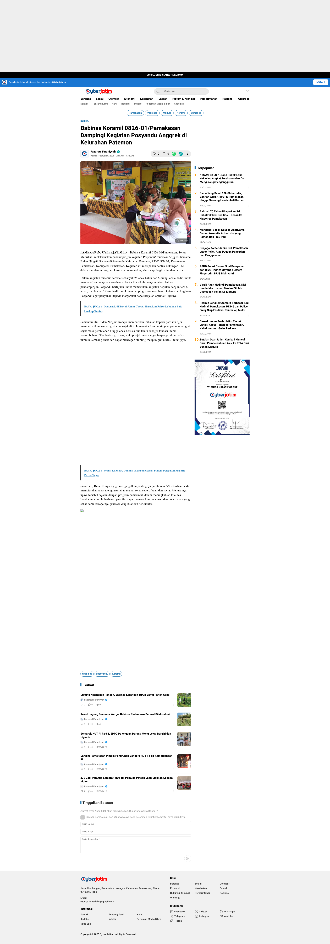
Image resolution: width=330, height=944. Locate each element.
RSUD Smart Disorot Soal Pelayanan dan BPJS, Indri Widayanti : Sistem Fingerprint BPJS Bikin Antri (222, 270)
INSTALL (321, 82)
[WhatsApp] (174, 154)
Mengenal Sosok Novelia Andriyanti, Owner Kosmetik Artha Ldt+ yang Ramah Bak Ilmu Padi (222, 233)
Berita (84, 121)
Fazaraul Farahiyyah (103, 152)
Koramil (181, 113)
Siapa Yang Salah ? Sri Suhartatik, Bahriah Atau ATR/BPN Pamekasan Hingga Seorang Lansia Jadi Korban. (222, 197)
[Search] (158, 91)
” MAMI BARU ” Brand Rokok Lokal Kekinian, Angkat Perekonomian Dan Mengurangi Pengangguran (222, 178)
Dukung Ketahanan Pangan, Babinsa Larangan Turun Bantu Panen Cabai (125, 695)
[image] (184, 700)
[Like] (154, 154)
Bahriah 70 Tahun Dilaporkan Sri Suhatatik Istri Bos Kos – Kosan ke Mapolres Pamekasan (221, 215)
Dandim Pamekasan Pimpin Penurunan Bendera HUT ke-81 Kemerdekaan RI (126, 757)
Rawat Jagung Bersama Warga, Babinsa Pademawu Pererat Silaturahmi (125, 714)
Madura (167, 113)
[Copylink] (181, 154)
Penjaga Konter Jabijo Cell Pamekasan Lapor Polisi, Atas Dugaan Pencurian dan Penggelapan (224, 251)
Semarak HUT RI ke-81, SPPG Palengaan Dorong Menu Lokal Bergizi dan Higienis (125, 735)
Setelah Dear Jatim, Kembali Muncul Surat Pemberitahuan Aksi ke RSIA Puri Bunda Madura (224, 343)
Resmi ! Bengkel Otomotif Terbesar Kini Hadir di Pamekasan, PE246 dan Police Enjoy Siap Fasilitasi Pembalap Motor (224, 306)
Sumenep (196, 113)
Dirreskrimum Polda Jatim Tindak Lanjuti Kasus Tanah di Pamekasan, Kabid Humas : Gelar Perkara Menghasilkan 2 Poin (222, 325)
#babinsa (152, 113)
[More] (187, 154)
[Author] (85, 154)
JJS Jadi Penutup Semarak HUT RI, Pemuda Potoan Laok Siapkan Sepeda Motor (126, 779)
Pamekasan (135, 113)
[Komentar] (164, 154)
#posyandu (102, 674)
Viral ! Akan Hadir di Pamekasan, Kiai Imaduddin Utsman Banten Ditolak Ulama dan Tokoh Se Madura (223, 288)
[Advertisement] (135, 369)
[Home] (247, 91)
